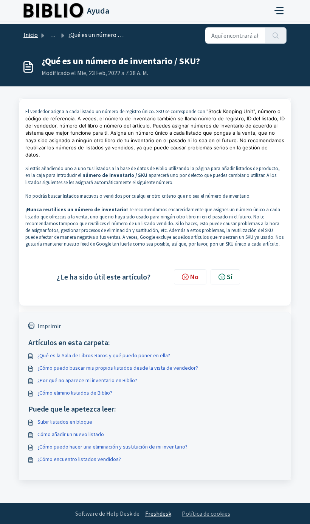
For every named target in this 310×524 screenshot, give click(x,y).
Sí (229, 276)
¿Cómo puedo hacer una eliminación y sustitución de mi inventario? (112, 446)
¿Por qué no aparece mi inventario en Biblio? (87, 380)
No (194, 276)
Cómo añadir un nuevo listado (70, 434)
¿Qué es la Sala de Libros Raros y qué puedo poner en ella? (103, 355)
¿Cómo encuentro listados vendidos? (79, 459)
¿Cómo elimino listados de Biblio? (74, 392)
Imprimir (49, 326)
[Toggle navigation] (279, 10)
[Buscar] (276, 35)
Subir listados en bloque (64, 421)
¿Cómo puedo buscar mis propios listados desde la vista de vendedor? (117, 367)
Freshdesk (158, 513)
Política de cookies (206, 513)
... (53, 34)
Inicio (30, 34)
